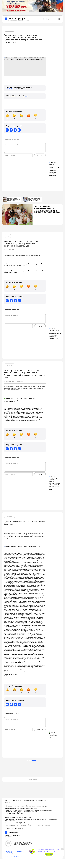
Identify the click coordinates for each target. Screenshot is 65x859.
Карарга (49, 854)
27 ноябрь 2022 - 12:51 (9, 249)
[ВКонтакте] (7, 130)
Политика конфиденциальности (13, 856)
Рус (41, 19)
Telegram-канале (12, 88)
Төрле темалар (32, 779)
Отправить (40, 155)
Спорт (8, 236)
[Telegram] (15, 130)
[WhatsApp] (19, 130)
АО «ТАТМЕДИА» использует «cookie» (15, 852)
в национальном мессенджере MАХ (17, 97)
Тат (49, 19)
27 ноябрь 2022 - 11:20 (9, 381)
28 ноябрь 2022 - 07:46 (9, 45)
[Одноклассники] (11, 130)
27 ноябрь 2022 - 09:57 (9, 527)
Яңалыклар (9, 30)
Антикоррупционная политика (13, 851)
